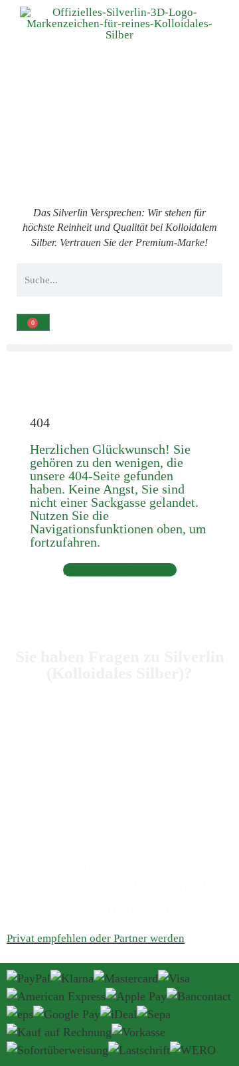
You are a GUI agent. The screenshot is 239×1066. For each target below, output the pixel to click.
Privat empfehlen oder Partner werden (96, 938)
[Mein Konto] (12, 378)
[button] (119, 348)
